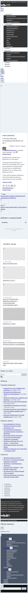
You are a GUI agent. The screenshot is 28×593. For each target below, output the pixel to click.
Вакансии (7, 490)
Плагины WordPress (12, 28)
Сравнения (10, 46)
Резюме (9, 54)
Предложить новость (13, 26)
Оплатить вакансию (12, 60)
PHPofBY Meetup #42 (10, 469)
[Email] (5, 5)
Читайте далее (7, 182)
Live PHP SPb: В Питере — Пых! (13, 467)
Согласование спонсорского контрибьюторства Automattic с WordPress (13, 431)
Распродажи (10, 34)
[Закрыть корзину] (2, 528)
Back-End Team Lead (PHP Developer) (15, 401)
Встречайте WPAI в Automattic (13, 435)
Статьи (9, 38)
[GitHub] (9, 5)
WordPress (9, 188)
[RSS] (4, 5)
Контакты (7, 66)
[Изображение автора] (4, 150)
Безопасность (11, 30)
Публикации (8, 486)
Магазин (7, 64)
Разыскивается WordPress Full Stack (15, 405)
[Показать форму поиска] (2, 69)
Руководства (10, 32)
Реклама (7, 62)
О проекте (7, 484)
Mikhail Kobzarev (11, 150)
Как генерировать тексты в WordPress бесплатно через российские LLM (12, 426)
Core (4, 188)
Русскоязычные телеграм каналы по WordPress (17, 19)
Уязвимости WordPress (13, 22)
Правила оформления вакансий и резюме (16, 57)
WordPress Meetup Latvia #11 (12, 458)
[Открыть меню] (2, 80)
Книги (8, 42)
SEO (8, 40)
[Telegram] (7, 5)
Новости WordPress (12, 36)
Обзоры (9, 44)
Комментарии (6, 154)
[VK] (2, 5)
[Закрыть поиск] (2, 586)
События (7, 48)
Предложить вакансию (13, 52)
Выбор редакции (11, 16)
